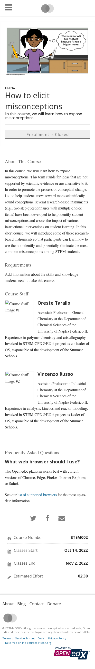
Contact (36, 603)
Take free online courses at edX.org (28, 642)
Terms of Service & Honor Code (23, 638)
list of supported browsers (37, 494)
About (8, 603)
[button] (8, 7)
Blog (21, 603)
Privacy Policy (57, 638)
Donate (54, 603)
